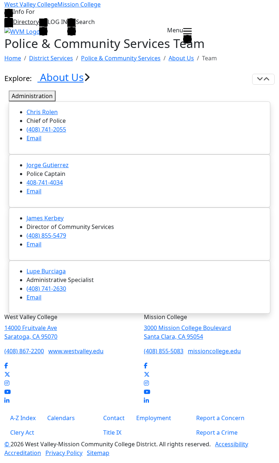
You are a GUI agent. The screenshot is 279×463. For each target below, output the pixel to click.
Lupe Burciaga (46, 271)
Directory (26, 22)
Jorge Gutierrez (48, 165)
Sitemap (98, 453)
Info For (24, 12)
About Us (181, 58)
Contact (114, 418)
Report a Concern (220, 418)
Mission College (79, 4)
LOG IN (57, 22)
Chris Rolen (42, 112)
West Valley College (30, 4)
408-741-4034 (45, 182)
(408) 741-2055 (46, 129)
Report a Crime (217, 432)
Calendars (61, 418)
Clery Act (22, 432)
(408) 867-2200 (24, 351)
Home (12, 58)
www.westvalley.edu (76, 351)
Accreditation (22, 453)
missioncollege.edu (214, 351)
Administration (32, 96)
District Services (51, 58)
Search (85, 22)
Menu (175, 30)
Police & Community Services (121, 58)
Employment (153, 418)
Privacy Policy (63, 453)
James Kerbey (45, 218)
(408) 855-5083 (163, 351)
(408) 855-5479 (46, 235)
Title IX (112, 432)
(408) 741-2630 (46, 289)
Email (34, 138)
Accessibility (231, 444)
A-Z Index (23, 418)
